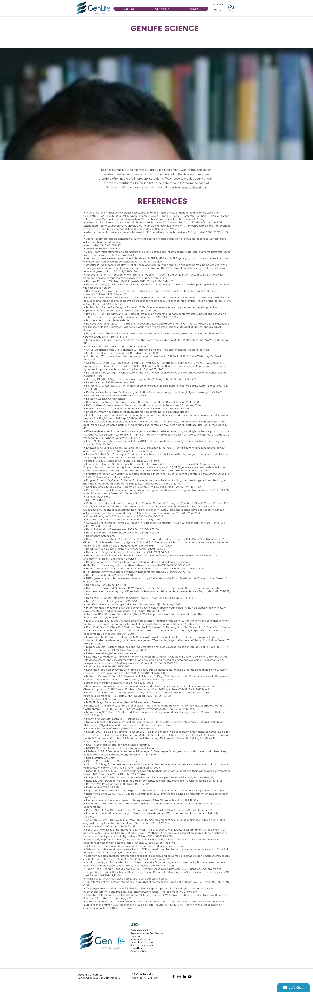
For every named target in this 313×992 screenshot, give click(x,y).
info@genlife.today (143, 974)
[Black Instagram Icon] (179, 977)
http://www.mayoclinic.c (109, 571)
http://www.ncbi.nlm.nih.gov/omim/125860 (111, 601)
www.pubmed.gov (194, 187)
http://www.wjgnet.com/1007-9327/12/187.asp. (167, 708)
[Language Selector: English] (218, 10)
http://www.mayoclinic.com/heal (115, 565)
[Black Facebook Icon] (173, 977)
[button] (231, 8)
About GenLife (138, 950)
